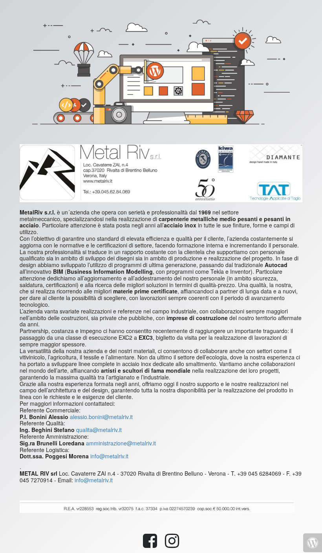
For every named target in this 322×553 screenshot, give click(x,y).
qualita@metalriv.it (99, 430)
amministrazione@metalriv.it (121, 443)
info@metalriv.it (109, 456)
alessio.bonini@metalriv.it (101, 417)
